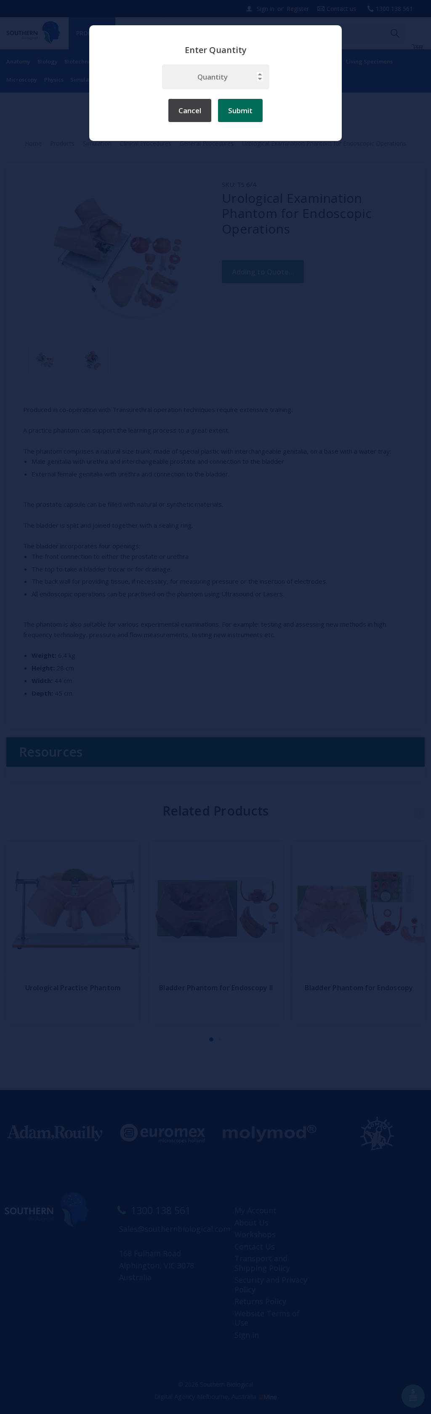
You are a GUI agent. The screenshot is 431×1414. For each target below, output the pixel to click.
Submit (240, 110)
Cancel (189, 110)
